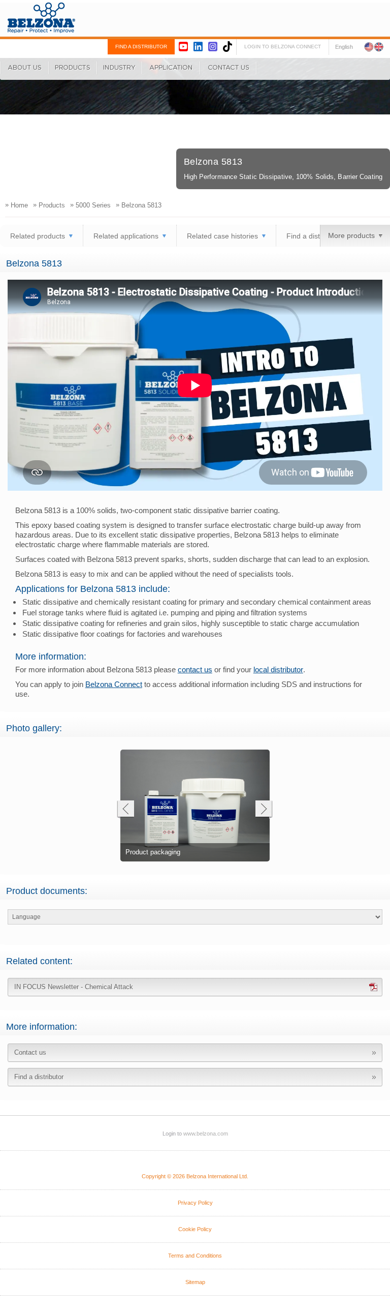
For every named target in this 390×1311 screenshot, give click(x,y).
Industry (119, 67)
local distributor (278, 669)
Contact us (30, 1052)
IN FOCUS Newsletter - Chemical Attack (73, 987)
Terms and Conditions (195, 1256)
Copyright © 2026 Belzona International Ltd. (195, 1176)
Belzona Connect (113, 684)
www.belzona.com (41, 18)
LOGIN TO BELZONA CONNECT (282, 46)
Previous (125, 809)
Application (171, 67)
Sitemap (195, 1282)
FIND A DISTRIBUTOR (141, 46)
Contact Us (228, 67)
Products (73, 67)
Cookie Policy (195, 1229)
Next (264, 809)
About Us (24, 67)
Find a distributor (313, 236)
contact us (195, 669)
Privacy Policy (195, 1203)
